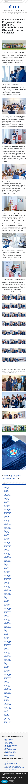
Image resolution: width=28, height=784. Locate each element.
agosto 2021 (6, 563)
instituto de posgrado (18, 476)
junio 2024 (6, 516)
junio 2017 (6, 631)
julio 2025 (6, 498)
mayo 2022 (6, 550)
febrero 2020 (7, 587)
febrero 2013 (7, 702)
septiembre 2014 (7, 677)
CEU (6, 764)
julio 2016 (6, 646)
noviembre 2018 (7, 608)
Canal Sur (7, 740)
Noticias (6, 475)
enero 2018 (6, 622)
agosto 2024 (7, 513)
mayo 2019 (6, 600)
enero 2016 (6, 655)
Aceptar (4, 781)
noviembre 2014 (7, 674)
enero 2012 (6, 718)
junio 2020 (6, 582)
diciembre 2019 (7, 590)
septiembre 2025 (7, 497)
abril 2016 (6, 651)
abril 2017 (6, 634)
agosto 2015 (6, 662)
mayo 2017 (6, 633)
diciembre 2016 (7, 640)
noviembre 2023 (7, 526)
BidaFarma (13, 475)
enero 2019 (6, 605)
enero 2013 (6, 703)
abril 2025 (6, 502)
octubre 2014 (7, 675)
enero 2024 (6, 523)
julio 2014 (6, 680)
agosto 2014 (6, 678)
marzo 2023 (6, 536)
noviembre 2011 (7, 721)
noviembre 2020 (7, 575)
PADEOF (14, 478)
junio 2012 (6, 711)
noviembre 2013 (7, 690)
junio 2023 (6, 532)
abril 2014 (6, 684)
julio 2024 (6, 514)
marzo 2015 (6, 668)
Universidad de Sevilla (10, 769)
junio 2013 (6, 696)
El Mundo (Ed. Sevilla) (10, 749)
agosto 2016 (6, 645)
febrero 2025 (7, 505)
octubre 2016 (7, 642)
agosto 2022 (7, 546)
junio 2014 (6, 681)
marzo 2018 (6, 619)
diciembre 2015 (7, 656)
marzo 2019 (6, 602)
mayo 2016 (6, 649)
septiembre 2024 (7, 512)
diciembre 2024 (7, 508)
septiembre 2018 (7, 611)
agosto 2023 (7, 530)
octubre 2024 (7, 510)
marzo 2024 (6, 520)
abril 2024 (6, 519)
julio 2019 (6, 597)
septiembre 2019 (7, 594)
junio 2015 (6, 664)
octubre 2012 (7, 707)
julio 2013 (6, 695)
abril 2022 (6, 552)
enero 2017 (6, 638)
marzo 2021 (6, 570)
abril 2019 (6, 601)
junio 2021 (6, 565)
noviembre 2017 (7, 624)
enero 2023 (6, 539)
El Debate (7, 748)
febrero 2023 (7, 538)
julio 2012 (6, 710)
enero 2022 (6, 556)
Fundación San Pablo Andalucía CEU (14, 767)
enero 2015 (6, 671)
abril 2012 (6, 714)
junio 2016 (6, 648)
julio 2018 (6, 614)
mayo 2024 (6, 517)
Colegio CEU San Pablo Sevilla (12, 766)
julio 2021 (6, 564)
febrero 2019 (7, 604)
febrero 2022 (7, 554)
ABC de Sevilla (9, 739)
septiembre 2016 (7, 644)
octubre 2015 (7, 659)
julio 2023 (6, 531)
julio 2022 (6, 548)
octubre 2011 (6, 722)
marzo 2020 (6, 586)
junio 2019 (6, 598)
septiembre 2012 (7, 708)
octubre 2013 (7, 692)
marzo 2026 (6, 491)
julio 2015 (6, 663)
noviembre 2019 (7, 592)
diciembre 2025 (7, 495)
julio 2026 (6, 486)
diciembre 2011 (7, 719)
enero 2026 (6, 494)
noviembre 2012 (7, 706)
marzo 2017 (6, 636)
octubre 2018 (7, 609)
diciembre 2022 (7, 541)
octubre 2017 (7, 626)
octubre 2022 (7, 543)
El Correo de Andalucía (11, 745)
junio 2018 (6, 615)
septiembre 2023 (7, 528)
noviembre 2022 (7, 542)
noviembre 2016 (7, 641)
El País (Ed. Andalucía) (11, 751)
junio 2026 (6, 487)
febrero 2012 (7, 717)
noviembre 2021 (7, 558)
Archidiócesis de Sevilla (11, 763)
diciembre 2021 (7, 557)
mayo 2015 (6, 666)
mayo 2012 (6, 712)
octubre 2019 (7, 593)
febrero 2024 (7, 521)
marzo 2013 (6, 700)
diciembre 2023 (7, 524)
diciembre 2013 (7, 689)
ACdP (6, 761)
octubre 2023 (7, 527)
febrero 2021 (7, 571)
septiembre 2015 (7, 660)
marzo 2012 (6, 715)
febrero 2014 (7, 686)
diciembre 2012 (7, 704)
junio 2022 (6, 549)
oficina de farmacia (7, 478)
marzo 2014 (6, 685)
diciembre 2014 (7, 673)
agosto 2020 (7, 579)
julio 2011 (6, 724)
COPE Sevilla (8, 742)
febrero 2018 (7, 620)
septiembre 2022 (7, 545)
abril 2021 (6, 568)
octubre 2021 (7, 560)
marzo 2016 (6, 652)
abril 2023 (6, 535)
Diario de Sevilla (9, 743)
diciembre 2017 (7, 623)
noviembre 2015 (7, 658)
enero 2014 (6, 688)
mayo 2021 (6, 567)
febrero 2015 (7, 670)
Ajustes (11, 781)
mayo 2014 (6, 682)
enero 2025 (6, 506)
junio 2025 (6, 499)
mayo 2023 (6, 534)
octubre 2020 (7, 576)
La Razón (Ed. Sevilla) (10, 752)
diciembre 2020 (7, 574)
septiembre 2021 (7, 561)
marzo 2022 (6, 553)
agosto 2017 (6, 629)
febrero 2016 (7, 653)
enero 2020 (6, 589)
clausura (19, 475)
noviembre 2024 (7, 509)
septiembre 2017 (7, 627)
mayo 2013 (6, 697)
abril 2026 (6, 490)
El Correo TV (8, 746)
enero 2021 (6, 572)
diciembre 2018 (7, 607)
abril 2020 (6, 585)
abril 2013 (6, 699)
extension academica (7, 476)
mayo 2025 (6, 501)
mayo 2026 (6, 488)
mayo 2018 (6, 616)
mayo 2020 (6, 583)
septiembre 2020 (7, 578)
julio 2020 (6, 580)
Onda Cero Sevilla (9, 754)
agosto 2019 (6, 596)
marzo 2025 (6, 504)
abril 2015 (6, 667)
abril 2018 (6, 618)
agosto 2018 (6, 612)
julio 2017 (6, 630)
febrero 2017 (6, 637)
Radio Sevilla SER (9, 755)
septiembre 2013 (7, 693)
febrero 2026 (7, 492)
